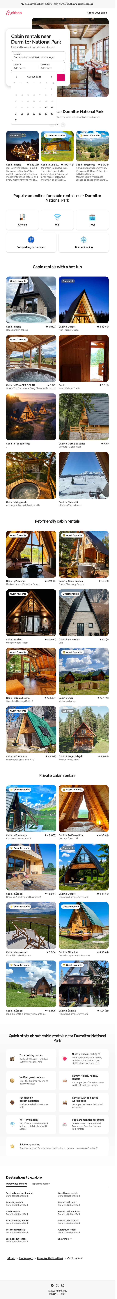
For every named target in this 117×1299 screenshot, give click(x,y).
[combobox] (38, 57)
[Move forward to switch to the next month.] (51, 77)
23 (52, 107)
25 (22, 114)
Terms (62, 1293)
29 (46, 114)
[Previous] (51, 124)
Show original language (81, 4)
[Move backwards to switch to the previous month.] (16, 77)
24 (16, 114)
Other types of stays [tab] (16, 1183)
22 (46, 107)
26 (28, 114)
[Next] (63, 124)
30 (52, 114)
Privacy (52, 1293)
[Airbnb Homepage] (14, 13)
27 (34, 114)
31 (16, 120)
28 (40, 114)
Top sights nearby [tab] (41, 1183)
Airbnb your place (97, 12)
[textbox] (25, 68)
